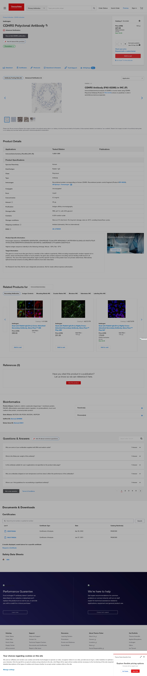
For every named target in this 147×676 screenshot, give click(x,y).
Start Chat (135, 671)
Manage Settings (8, 670)
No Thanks (125, 671)
